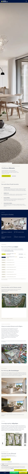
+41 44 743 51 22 (10, 461)
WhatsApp (14, 472)
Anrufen (5, 472)
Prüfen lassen (23, 472)
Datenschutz (12, 468)
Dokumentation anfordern (5, 459)
